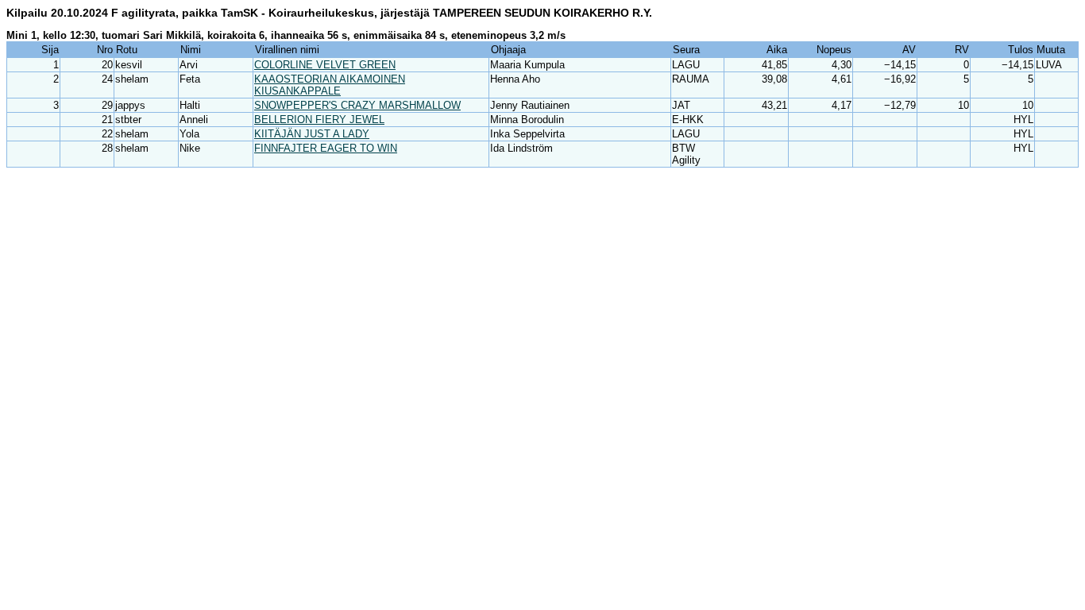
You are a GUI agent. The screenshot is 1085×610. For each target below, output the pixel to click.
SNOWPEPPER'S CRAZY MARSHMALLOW (357, 105)
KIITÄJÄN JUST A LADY (311, 134)
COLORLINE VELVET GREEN (325, 65)
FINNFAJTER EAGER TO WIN (325, 148)
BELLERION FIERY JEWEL (319, 119)
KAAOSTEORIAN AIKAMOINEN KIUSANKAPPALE (329, 85)
